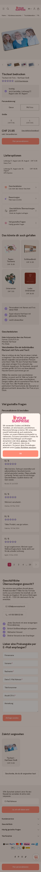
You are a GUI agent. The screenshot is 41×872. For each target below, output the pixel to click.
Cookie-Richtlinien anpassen (25, 447)
